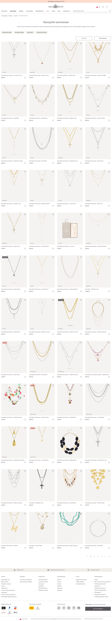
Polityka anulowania (100, 588)
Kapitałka (41, 586)
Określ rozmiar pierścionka (8, 594)
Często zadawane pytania (8, 590)
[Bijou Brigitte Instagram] (69, 607)
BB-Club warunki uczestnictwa (103, 581)
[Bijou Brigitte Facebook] (64, 607)
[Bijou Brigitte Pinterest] (74, 607)
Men (59, 11)
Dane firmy (97, 586)
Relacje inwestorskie (81, 579)
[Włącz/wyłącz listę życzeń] (25, 43)
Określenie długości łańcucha (9, 596)
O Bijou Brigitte (80, 581)
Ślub (53, 11)
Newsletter (4, 592)
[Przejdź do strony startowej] (56, 6)
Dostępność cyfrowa (100, 594)
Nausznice (41, 584)
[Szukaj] (110, 11)
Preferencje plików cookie (101, 596)
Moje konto (4, 588)
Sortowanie (103, 38)
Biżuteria (13, 11)
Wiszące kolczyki (43, 588)
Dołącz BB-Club (5, 579)
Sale (47, 11)
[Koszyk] (110, 7)
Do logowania (98, 608)
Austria (59, 581)
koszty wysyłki (54, 618)
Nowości (4, 11)
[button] (103, 7)
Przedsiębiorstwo (80, 584)
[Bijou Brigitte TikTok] (59, 607)
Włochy (59, 586)
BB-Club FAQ (4, 581)
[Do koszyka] (25, 77)
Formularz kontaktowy (26, 579)
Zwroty (3, 586)
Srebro (21, 11)
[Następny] (109, 556)
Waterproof (40, 11)
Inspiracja (66, 11)
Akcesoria (29, 11)
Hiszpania (59, 588)
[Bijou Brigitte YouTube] (78, 607)
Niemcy (59, 579)
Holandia (59, 590)
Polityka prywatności (100, 584)
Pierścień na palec (43, 590)
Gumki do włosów (43, 581)
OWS (96, 579)
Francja (59, 584)
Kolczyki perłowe (43, 579)
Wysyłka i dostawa (6, 584)
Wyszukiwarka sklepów (26, 581)
